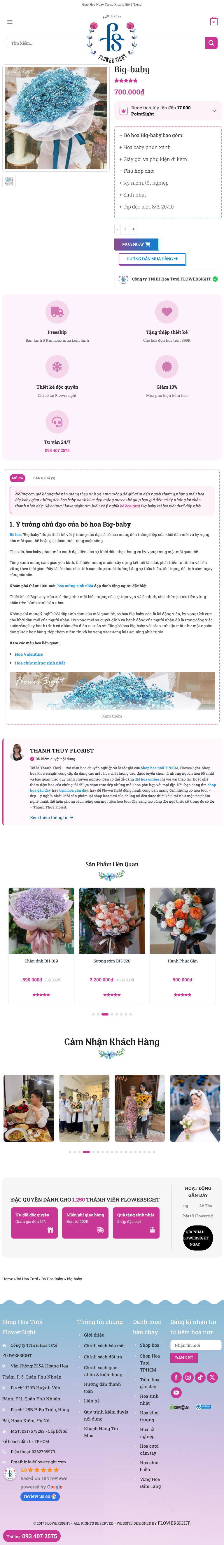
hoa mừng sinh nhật (75, 585)
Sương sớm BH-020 (112, 961)
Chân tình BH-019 (41, 961)
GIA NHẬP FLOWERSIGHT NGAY (196, 1238)
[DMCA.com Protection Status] (179, 1406)
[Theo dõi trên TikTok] (200, 1377)
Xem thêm (112, 716)
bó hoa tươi (130, 505)
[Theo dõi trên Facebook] (176, 1377)
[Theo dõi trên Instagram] (188, 1377)
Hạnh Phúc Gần (183, 961)
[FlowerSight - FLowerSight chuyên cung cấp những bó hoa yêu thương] (112, 38)
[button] (93, 1014)
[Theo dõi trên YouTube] (176, 1392)
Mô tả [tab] (17, 478)
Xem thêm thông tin (49, 817)
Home (7, 1278)
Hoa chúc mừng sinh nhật (40, 663)
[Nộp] (211, 43)
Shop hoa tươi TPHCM (159, 767)
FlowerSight (174, 1523)
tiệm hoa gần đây (73, 790)
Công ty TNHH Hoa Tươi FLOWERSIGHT (171, 279)
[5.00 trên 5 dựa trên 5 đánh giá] (168, 81)
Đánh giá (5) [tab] (44, 478)
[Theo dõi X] (212, 1377)
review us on (37, 1496)
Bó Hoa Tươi (27, 1278)
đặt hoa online (147, 779)
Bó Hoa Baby (52, 1278)
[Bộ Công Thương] (203, 1406)
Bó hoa (16, 534)
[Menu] (10, 22)
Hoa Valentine (29, 654)
